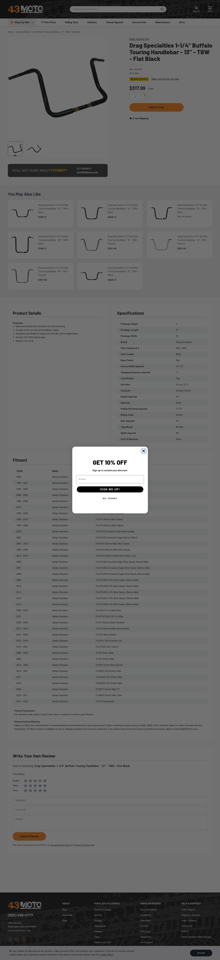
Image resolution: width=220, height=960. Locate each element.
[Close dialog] (143, 451)
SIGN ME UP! (110, 489)
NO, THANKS (110, 498)
